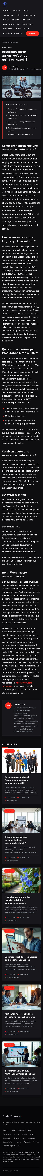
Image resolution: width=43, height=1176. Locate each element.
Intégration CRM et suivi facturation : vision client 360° (20, 1072)
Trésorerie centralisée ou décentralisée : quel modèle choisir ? (16, 840)
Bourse (6, 20)
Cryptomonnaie (25, 24)
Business (7, 33)
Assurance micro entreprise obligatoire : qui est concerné (20, 1015)
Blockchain (8, 24)
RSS (19, 1146)
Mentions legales (9, 1146)
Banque (17, 11)
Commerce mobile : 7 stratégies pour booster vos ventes (21, 958)
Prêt (18, 15)
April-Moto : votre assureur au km (21, 134)
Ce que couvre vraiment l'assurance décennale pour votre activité (17, 780)
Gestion (26, 20)
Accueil (7, 11)
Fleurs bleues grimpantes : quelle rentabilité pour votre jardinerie (17, 900)
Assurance (8, 28)
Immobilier (8, 15)
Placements (29, 15)
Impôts (15, 20)
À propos (18, 33)
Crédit (26, 11)
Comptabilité (22, 28)
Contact (32, 33)
